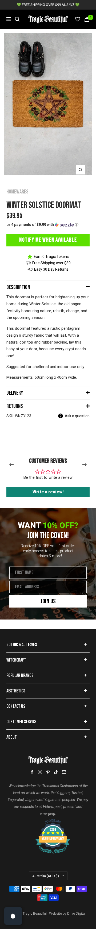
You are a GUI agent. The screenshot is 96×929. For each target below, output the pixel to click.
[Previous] (11, 464)
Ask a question (77, 416)
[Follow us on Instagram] (40, 772)
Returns (14, 406)
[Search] (17, 19)
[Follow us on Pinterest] (48, 772)
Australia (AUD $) (45, 876)
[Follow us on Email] (64, 772)
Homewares (17, 191)
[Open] (13, 916)
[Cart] (87, 19)
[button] (48, 224)
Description (18, 287)
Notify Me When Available (48, 240)
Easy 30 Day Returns (51, 269)
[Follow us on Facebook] (32, 772)
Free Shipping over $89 (51, 263)
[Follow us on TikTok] (56, 772)
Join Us (48, 601)
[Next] (85, 464)
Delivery (14, 393)
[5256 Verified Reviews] (48, 821)
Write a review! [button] (48, 491)
